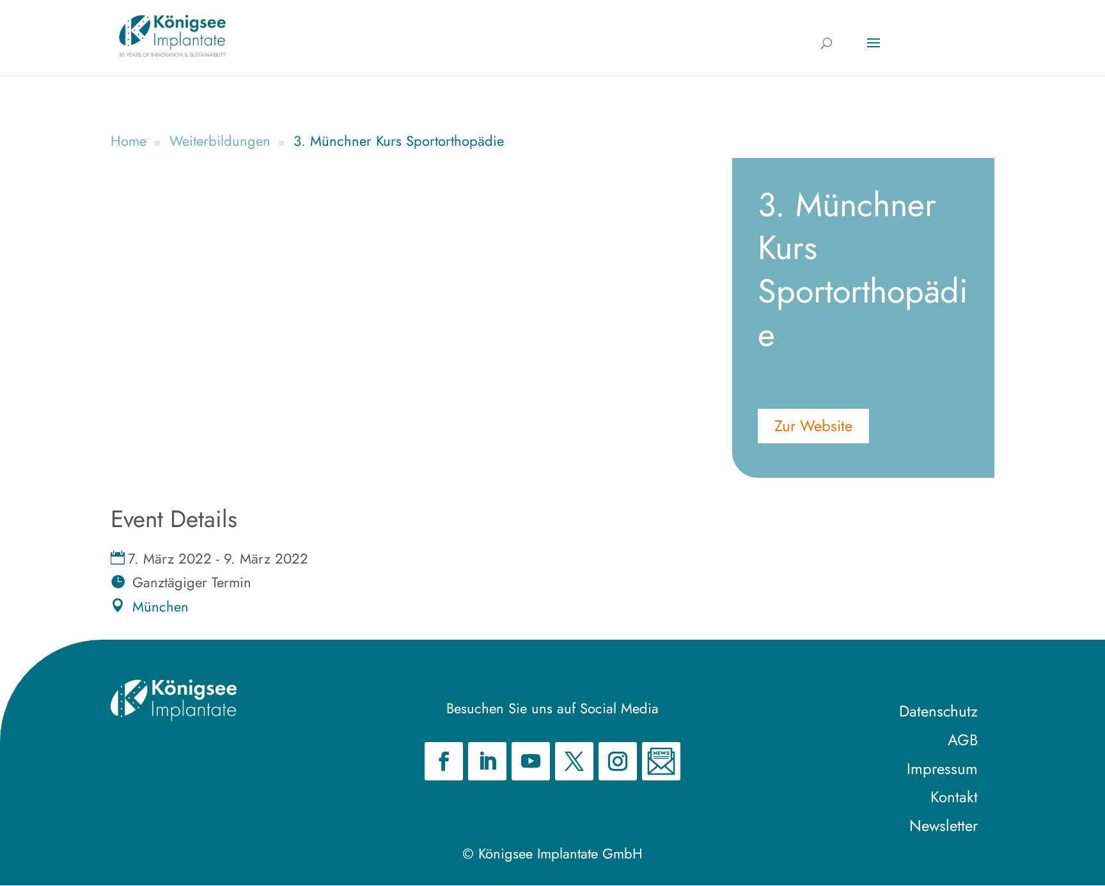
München (160, 606)
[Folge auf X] (574, 761)
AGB (963, 740)
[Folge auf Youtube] (531, 761)
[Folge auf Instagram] (618, 761)
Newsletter (943, 825)
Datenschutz (938, 711)
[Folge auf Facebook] (444, 761)
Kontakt (954, 797)
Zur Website (813, 426)
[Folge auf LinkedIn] (487, 761)
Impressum (942, 768)
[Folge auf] (661, 761)
